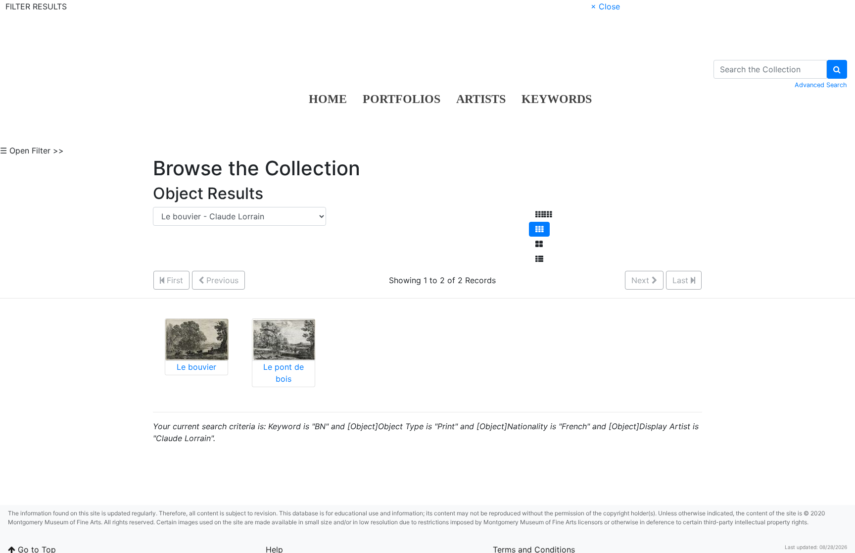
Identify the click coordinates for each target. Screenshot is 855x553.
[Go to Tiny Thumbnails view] (543, 214)
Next (641, 280)
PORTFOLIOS (401, 99)
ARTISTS (481, 99)
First (173, 280)
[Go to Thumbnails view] (539, 229)
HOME (328, 99)
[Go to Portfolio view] (539, 244)
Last (681, 280)
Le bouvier (196, 367)
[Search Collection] (837, 69)
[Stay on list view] (539, 258)
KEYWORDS (557, 99)
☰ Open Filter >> (32, 150)
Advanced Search (821, 85)
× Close (605, 6)
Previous (221, 280)
